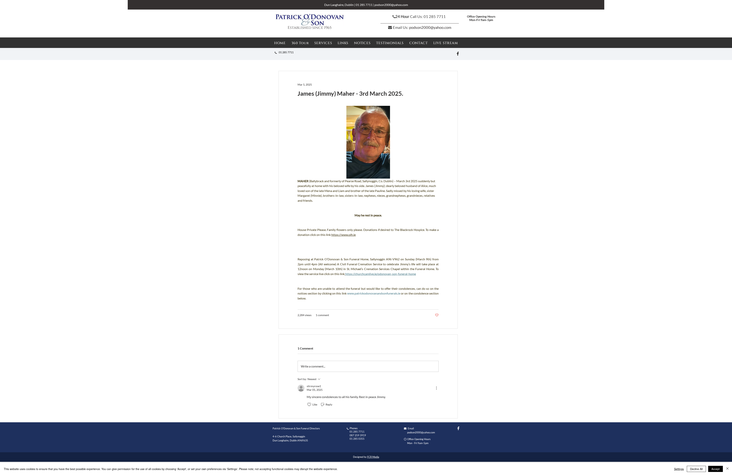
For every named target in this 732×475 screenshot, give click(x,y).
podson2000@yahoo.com (391, 4)
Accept (715, 469)
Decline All (696, 469)
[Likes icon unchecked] (309, 404)
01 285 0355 (357, 438)
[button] (362, 43)
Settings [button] (679, 469)
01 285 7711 (364, 4)
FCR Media (373, 456)
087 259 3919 (358, 435)
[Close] (727, 469)
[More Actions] (436, 388)
